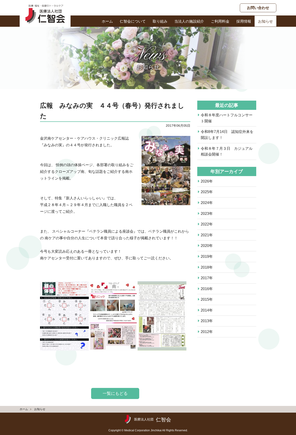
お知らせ (265, 21)
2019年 (207, 256)
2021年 (207, 235)
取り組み (160, 21)
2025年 (207, 192)
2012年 (207, 332)
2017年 (207, 278)
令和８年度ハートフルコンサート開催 (227, 118)
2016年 (207, 289)
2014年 (207, 310)
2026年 (207, 181)
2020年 (207, 246)
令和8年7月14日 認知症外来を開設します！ (227, 135)
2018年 (207, 267)
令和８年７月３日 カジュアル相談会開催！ (227, 151)
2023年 (207, 214)
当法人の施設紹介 (189, 21)
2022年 (207, 224)
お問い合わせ (258, 8)
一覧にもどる (115, 393)
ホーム (107, 21)
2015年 (207, 299)
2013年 (207, 321)
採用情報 (243, 21)
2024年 (207, 203)
